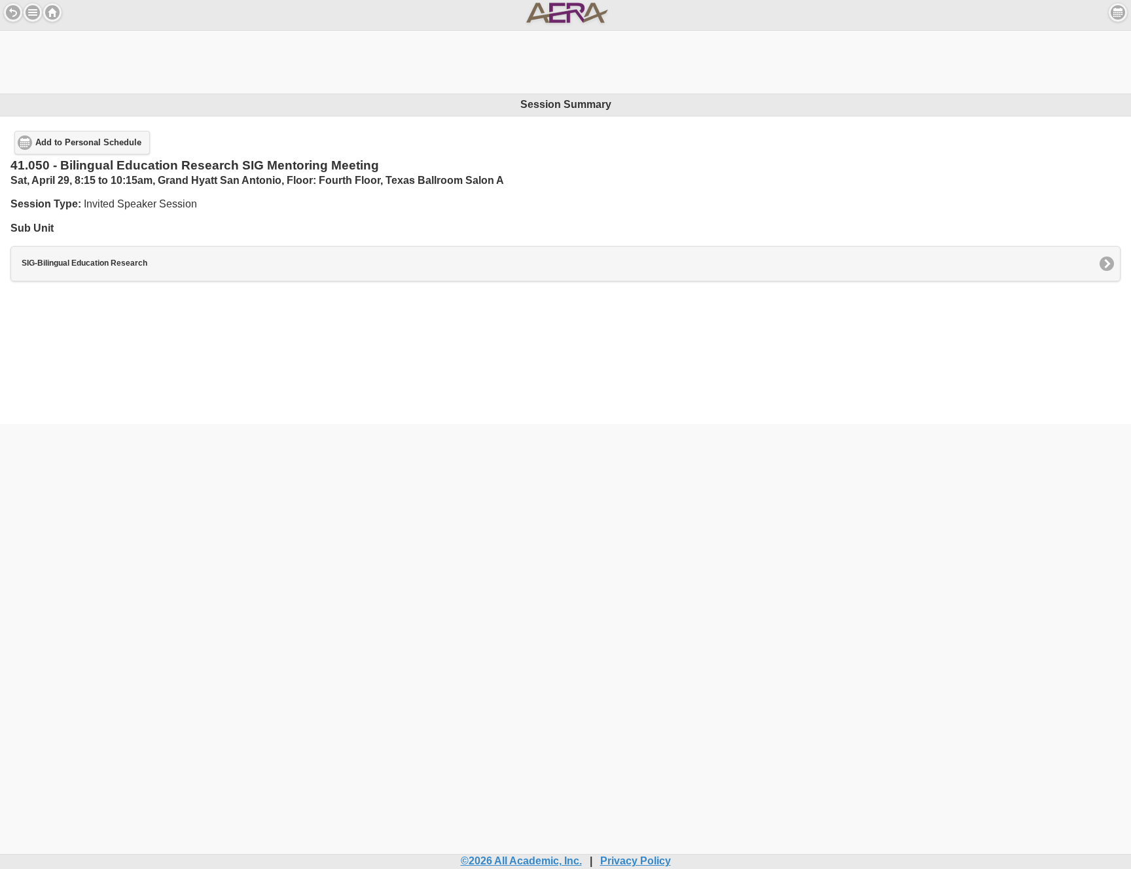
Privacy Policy (635, 860)
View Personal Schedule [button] (1118, 12)
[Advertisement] (565, 60)
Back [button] (13, 12)
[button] (33, 12)
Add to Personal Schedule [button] (88, 142)
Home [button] (52, 12)
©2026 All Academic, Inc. (521, 860)
